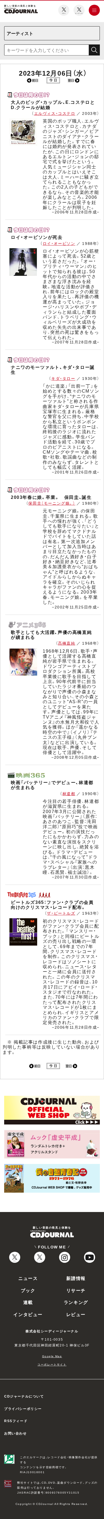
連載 (28, 1302)
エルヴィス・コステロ (54, 113)
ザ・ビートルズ (61, 913)
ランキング (76, 1302)
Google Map (52, 1356)
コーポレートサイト (51, 1364)
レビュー (76, 1314)
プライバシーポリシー (23, 1408)
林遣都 (68, 793)
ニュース (28, 1278)
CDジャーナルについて (24, 1396)
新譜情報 (76, 1278)
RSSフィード (15, 1420)
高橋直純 (66, 643)
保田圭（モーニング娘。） (51, 503)
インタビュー (28, 1314)
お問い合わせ (15, 1433)
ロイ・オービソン (59, 243)
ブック (28, 1290)
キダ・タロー (63, 378)
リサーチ (76, 1290)
